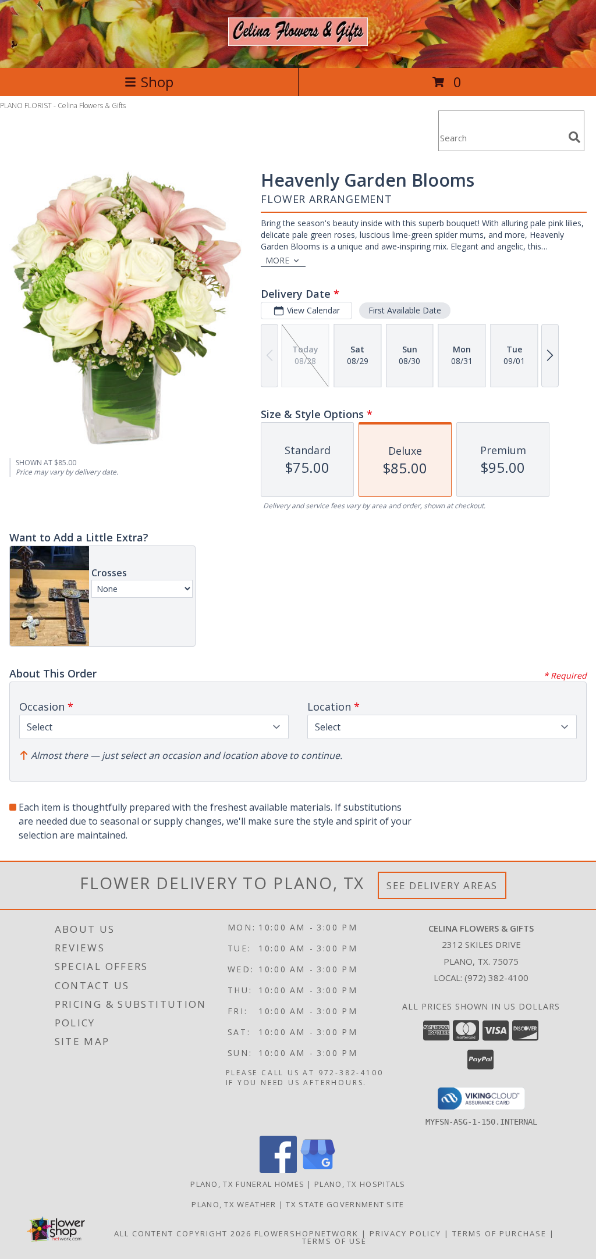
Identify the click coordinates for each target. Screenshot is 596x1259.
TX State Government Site (345, 1204)
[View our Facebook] (278, 1169)
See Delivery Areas (442, 885)
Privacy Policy (405, 1233)
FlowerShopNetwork (306, 1233)
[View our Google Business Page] (317, 1169)
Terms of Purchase (499, 1233)
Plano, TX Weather (233, 1204)
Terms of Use (334, 1241)
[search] (574, 137)
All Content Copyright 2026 (182, 1233)
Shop (157, 81)
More (277, 260)
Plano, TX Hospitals (360, 1184)
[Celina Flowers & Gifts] (298, 39)
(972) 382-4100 (496, 977)
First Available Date (404, 310)
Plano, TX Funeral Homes (247, 1184)
